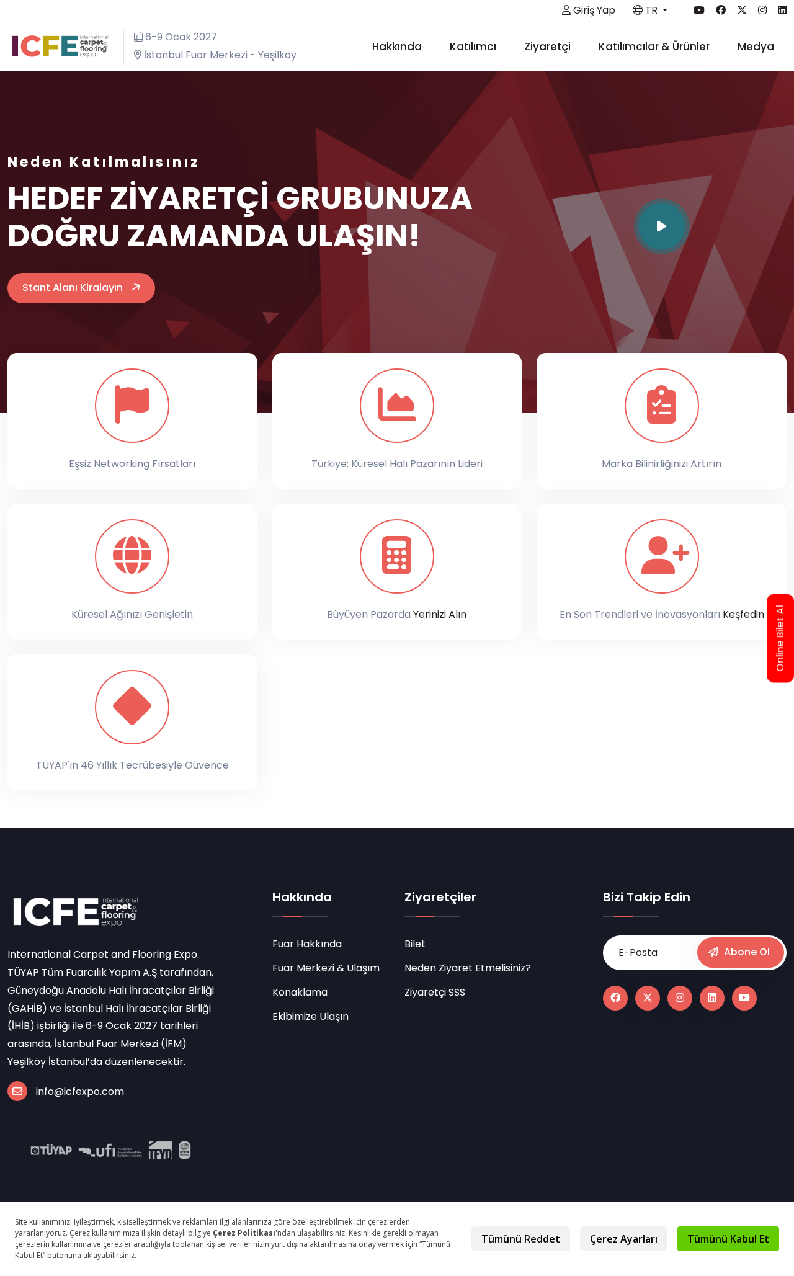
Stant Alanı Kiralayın (73, 287)
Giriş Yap (593, 10)
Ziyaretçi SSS (434, 992)
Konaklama (300, 992)
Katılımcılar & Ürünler (655, 46)
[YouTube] (744, 998)
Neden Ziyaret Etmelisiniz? (467, 968)
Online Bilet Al (780, 638)
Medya (757, 46)
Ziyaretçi (548, 46)
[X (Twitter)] (647, 998)
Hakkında (398, 46)
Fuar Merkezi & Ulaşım (326, 968)
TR (651, 10)
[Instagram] (679, 998)
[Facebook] (615, 998)
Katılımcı (474, 46)
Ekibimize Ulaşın (310, 1016)
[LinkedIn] (712, 998)
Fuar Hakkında (307, 944)
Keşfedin (743, 614)
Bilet (415, 944)
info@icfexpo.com (80, 1091)
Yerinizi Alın (439, 614)
